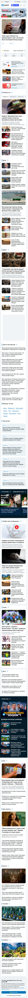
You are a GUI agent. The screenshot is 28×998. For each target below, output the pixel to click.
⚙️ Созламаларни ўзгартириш (13, 995)
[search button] (20, 5)
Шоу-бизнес (12, 413)
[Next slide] (12, 43)
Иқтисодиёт (19, 408)
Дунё (4, 408)
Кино (19, 413)
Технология (15, 411)
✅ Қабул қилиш (14, 992)
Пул (9, 411)
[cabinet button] (24, 5)
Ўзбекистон (11, 408)
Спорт (5, 411)
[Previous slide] (3, 43)
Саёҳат (5, 416)
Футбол (5, 413)
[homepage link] (5, 5)
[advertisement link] (15, 5)
